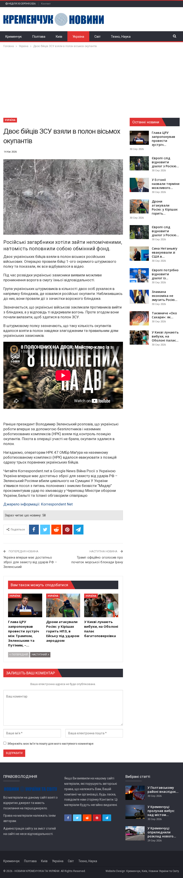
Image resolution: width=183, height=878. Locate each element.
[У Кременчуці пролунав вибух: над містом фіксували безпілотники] (135, 812)
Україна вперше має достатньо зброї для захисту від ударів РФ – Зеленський (30, 562)
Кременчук (13, 37)
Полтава (38, 37)
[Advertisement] (91, 82)
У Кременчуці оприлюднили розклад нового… (162, 832)
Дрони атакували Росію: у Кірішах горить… (165, 207)
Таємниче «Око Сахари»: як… (164, 315)
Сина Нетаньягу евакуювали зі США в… (164, 252)
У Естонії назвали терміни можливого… (165, 184)
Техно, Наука (121, 37)
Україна (78, 37)
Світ (97, 37)
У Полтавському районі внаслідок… (163, 789)
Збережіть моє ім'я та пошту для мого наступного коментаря (50, 743)
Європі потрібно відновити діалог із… (165, 274)
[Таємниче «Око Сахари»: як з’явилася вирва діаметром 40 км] (139, 318)
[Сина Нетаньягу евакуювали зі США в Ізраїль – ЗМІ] (139, 253)
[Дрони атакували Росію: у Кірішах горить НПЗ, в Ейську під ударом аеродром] (63, 605)
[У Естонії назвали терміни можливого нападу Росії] (139, 185)
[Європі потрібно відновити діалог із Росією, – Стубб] (139, 275)
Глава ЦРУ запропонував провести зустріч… (163, 138)
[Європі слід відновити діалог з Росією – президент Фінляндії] (139, 163)
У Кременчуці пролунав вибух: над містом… (161, 811)
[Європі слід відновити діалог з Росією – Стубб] (139, 232)
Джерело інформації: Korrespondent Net (38, 504)
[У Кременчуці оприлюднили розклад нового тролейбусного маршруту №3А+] (135, 833)
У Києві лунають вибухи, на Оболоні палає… (165, 336)
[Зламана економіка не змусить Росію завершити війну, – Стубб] (139, 297)
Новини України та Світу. (164, 871)
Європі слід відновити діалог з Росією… (165, 162)
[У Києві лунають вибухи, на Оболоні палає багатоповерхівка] (101, 605)
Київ (59, 37)
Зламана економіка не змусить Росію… (164, 296)
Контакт (46, 3)
